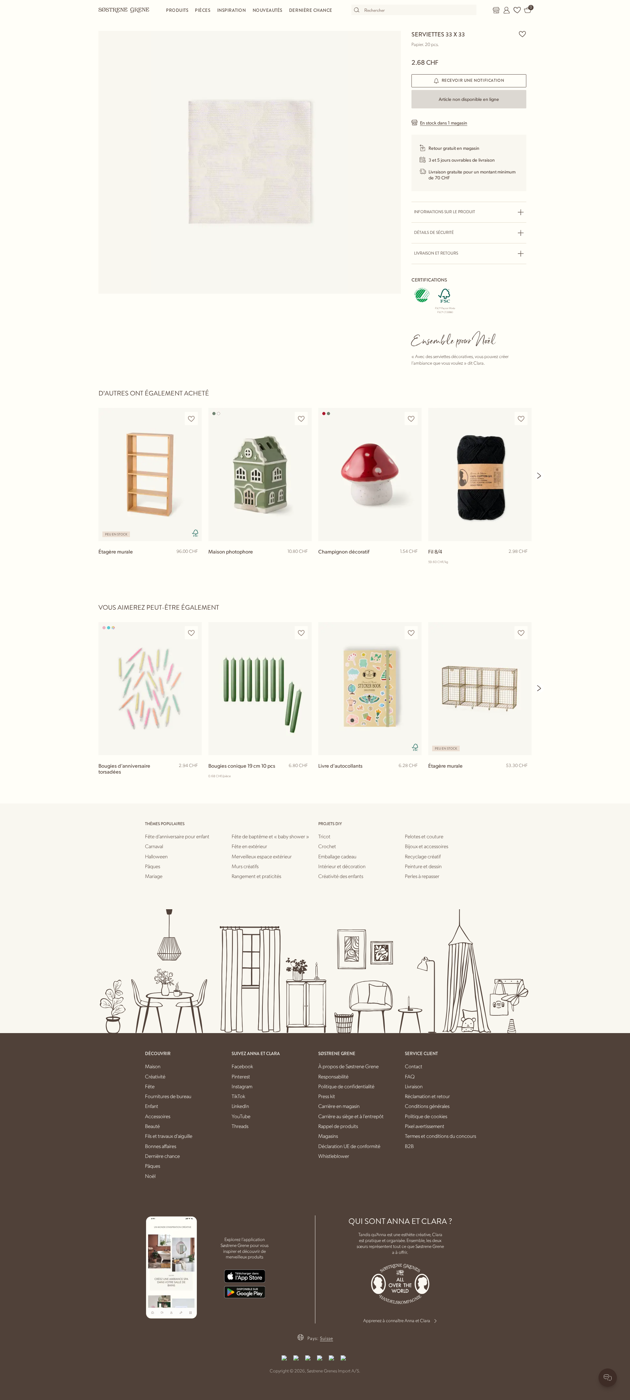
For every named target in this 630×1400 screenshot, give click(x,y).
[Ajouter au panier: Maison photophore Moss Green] (304, 562)
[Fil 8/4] (480, 474)
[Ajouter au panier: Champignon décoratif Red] (414, 562)
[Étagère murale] (150, 474)
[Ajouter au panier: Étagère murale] (194, 562)
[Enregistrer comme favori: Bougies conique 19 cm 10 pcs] (301, 632)
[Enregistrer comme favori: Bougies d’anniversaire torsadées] (191, 632)
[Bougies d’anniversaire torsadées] (150, 688)
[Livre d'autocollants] (370, 688)
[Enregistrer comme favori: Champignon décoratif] (411, 418)
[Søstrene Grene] (124, 10)
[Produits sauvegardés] (517, 10)
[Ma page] (507, 10)
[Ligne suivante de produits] (539, 475)
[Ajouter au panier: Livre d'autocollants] (414, 776)
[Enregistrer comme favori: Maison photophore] (301, 418)
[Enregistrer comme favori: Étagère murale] (191, 418)
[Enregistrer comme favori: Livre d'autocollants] (411, 632)
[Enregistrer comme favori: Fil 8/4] (521, 418)
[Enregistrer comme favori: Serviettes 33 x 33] (522, 34)
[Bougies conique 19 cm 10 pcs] (260, 688)
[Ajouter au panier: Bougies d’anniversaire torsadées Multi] (194, 776)
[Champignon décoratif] (370, 474)
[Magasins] (496, 10)
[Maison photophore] (260, 474)
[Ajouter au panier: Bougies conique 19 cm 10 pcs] (304, 776)
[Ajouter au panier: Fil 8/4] (524, 562)
